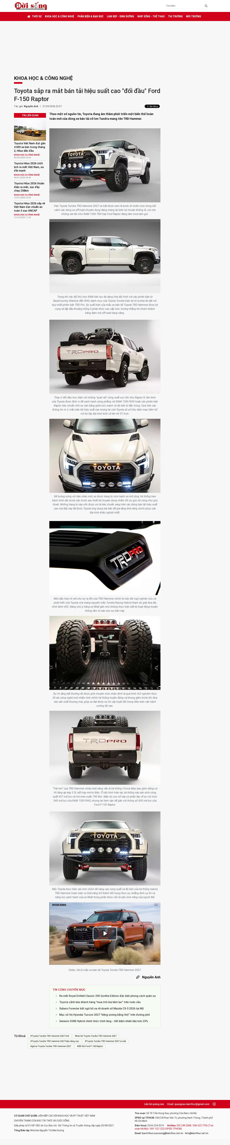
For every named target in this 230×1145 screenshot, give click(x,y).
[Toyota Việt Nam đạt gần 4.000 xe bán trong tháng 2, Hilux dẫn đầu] (30, 130)
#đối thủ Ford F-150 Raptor (90, 1046)
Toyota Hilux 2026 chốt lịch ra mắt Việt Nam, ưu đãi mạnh (29, 167)
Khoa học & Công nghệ (59, 16)
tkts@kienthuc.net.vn (196, 1133)
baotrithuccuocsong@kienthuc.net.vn (162, 1133)
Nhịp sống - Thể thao (151, 16)
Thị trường (175, 16)
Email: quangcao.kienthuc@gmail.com (188, 1104)
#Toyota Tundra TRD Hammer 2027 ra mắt (105, 1041)
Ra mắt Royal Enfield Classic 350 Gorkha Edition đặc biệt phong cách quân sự (107, 996)
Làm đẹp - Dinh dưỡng (120, 16)
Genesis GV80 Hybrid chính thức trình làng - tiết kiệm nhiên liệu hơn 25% (103, 1021)
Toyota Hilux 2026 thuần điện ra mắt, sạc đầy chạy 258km (29, 187)
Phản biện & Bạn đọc (90, 16)
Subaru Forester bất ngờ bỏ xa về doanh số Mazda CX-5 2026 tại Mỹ (101, 1008)
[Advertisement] (115, 46)
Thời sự (37, 16)
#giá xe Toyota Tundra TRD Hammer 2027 (50, 1046)
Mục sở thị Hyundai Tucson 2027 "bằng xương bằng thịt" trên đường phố (104, 1014)
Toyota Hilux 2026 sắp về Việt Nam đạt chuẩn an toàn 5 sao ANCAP (29, 207)
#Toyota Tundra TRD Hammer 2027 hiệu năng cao (54, 1041)
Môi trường (193, 16)
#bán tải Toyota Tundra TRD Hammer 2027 (96, 1036)
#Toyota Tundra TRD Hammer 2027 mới (49, 1036)
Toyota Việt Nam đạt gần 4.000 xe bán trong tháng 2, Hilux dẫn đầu (29, 147)
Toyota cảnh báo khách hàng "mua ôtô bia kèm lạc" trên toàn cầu (100, 1002)
